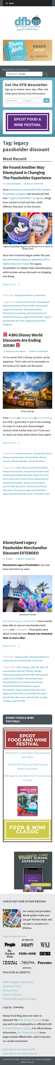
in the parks (21, 629)
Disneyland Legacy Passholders (20, 621)
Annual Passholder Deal (36, 471)
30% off (35, 667)
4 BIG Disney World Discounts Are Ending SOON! (22, 340)
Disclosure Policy (12, 986)
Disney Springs (19, 461)
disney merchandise (13, 457)
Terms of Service (12, 994)
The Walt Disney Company (17, 1028)
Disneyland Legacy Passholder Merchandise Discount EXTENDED (25, 548)
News (42, 461)
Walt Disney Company (30, 1020)
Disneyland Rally (33, 309)
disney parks (21, 656)
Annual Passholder (26, 301)
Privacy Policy (10, 990)
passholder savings (37, 697)
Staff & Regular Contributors (18, 982)
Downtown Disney (12, 316)
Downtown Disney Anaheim (17, 660)
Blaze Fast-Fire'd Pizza (21, 478)
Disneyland (43, 301)
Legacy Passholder (33, 316)
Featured (40, 295)
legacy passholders (13, 693)
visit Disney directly (27, 1032)
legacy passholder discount (17, 493)
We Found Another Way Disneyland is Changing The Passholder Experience (27, 172)
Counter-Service (23, 453)
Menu (11, 3)
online (6, 629)
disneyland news (34, 678)
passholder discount (35, 693)
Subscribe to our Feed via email (20, 1053)
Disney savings (34, 670)
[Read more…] (11, 284)
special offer (18, 700)
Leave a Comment (33, 183)
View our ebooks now (14, 936)
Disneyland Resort (24, 295)
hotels (12, 417)
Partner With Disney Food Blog (19, 999)
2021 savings (23, 667)
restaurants (26, 417)
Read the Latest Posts (16, 69)
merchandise (44, 417)
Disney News (31, 457)
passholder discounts (14, 697)
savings (7, 700)
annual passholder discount (17, 475)
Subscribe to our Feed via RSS (19, 1049)
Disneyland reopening (14, 313)
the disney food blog (27, 17)
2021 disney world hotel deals (32, 467)
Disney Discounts (42, 453)
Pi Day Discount (41, 493)
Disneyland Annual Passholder (19, 305)
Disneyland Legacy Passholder (29, 490)
